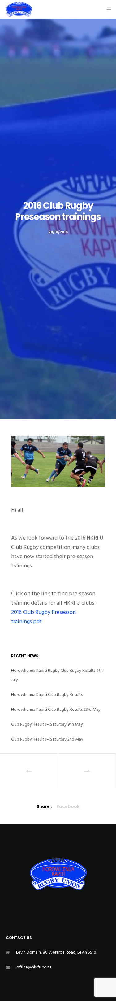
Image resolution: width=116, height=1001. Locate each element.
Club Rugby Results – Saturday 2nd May (47, 739)
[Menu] (107, 9)
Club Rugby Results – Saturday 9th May (47, 724)
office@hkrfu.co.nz (34, 967)
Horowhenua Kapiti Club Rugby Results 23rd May (56, 709)
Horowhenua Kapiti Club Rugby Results (47, 694)
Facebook (68, 806)
